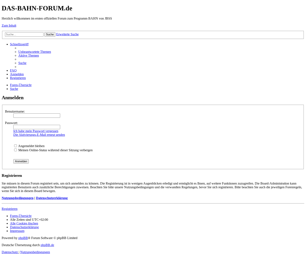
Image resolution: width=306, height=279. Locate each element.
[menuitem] (34, 51)
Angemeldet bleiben (31, 146)
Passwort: (11, 123)
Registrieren (9, 209)
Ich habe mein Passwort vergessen (35, 131)
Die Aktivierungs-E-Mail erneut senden (39, 134)
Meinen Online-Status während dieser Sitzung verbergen (55, 150)
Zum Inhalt (9, 25)
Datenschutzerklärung (52, 198)
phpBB (23, 238)
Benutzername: (15, 111)
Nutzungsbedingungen (18, 198)
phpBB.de (47, 245)
